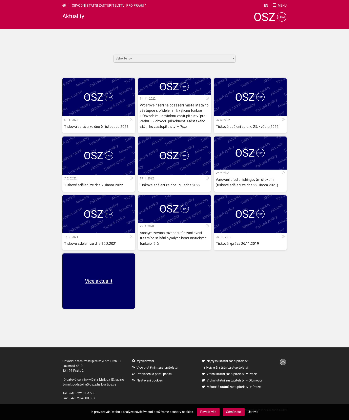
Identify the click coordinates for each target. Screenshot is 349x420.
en (266, 5)
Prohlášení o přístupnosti (154, 374)
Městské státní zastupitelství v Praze (234, 387)
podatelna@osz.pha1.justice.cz (94, 384)
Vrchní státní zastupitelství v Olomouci (234, 380)
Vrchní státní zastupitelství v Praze (232, 374)
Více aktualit (98, 281)
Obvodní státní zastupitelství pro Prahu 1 (109, 5)
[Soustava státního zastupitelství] (64, 5)
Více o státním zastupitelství (157, 367)
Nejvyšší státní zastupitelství (227, 361)
